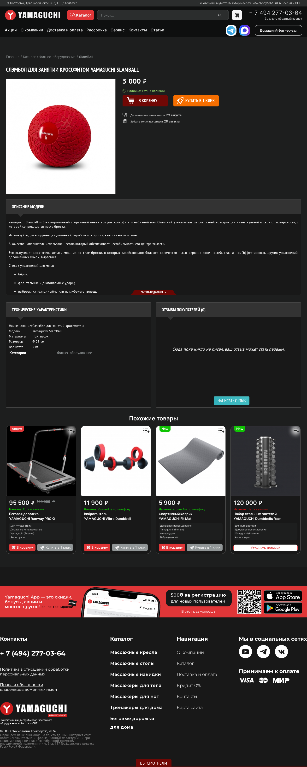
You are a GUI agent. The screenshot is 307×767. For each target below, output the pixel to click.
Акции (11, 30)
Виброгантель (95, 514)
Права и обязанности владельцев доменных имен (28, 687)
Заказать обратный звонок (283, 18)
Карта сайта (190, 707)
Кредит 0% (189, 685)
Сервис (118, 30)
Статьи (157, 30)
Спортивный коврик (175, 514)
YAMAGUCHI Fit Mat (175, 519)
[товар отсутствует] (237, 15)
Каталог (185, 663)
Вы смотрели (153, 763)
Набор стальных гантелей (255, 514)
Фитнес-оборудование (74, 352)
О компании (32, 30)
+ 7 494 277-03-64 (275, 13)
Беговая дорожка (24, 514)
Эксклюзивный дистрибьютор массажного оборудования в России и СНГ (249, 3)
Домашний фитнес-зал (278, 30)
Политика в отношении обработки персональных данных (35, 671)
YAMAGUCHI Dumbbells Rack (258, 519)
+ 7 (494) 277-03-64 (32, 653)
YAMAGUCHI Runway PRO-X (32, 519)
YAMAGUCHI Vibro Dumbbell (107, 519)
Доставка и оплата (65, 30)
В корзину (25, 547)
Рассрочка (97, 30)
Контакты (138, 30)
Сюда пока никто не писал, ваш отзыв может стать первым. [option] (228, 348)
